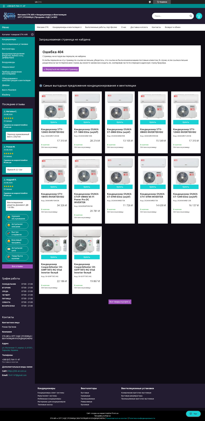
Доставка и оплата (139, 27)
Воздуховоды (8, 62)
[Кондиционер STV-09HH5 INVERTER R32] (153, 106)
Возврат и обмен (172, 27)
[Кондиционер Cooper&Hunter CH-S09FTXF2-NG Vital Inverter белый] (54, 241)
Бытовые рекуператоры (132, 396)
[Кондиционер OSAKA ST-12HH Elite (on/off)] (186, 171)
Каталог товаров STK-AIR (15, 34)
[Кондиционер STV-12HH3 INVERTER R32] (186, 106)
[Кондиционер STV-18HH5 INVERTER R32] (54, 171)
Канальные (85, 396)
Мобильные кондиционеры (49, 399)
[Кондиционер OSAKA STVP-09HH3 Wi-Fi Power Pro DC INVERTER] (87, 171)
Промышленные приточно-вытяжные (137, 399)
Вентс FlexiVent (9, 90)
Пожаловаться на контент (117, 418)
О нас (123, 27)
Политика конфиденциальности (142, 418)
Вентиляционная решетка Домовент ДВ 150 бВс (17, 204)
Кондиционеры (9, 39)
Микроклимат (8, 67)
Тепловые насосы (45, 405)
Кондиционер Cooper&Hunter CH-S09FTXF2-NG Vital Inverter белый (52, 268)
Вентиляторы (8, 49)
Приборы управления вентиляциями (12, 73)
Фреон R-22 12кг (14, 170)
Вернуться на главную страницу (62, 69)
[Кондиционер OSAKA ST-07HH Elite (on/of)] (120, 171)
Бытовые (85, 393)
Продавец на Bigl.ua (102, 416)
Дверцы (5, 85)
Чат (195, 414)
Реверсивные (86, 402)
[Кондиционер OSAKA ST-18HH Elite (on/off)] (87, 106)
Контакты (156, 27)
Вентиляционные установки (15, 44)
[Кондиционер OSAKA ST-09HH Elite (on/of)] (120, 106)
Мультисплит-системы (47, 396)
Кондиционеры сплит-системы (51, 393)
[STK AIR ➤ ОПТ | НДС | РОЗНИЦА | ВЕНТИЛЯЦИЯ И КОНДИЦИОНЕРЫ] (9, 16)
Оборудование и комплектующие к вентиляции (16, 79)
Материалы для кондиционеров (51, 402)
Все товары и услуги (119, 302)
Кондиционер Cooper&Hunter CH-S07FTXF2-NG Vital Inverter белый (85, 268)
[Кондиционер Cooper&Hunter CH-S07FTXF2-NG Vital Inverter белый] (87, 241)
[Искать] (191, 16)
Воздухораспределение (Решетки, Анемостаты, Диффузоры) (13, 56)
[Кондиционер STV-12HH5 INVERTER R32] (54, 106)
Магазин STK (43, 27)
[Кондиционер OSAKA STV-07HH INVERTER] (153, 171)
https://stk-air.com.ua (17, 371)
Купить (54, 122)
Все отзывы (17, 266)
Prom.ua (115, 413)
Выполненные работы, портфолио (101, 27)
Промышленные (88, 399)
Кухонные (85, 405)
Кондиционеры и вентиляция (66, 27)
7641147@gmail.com (17, 375)
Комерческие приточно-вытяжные (136, 393)
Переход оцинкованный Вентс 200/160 (18, 135)
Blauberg (6, 95)
